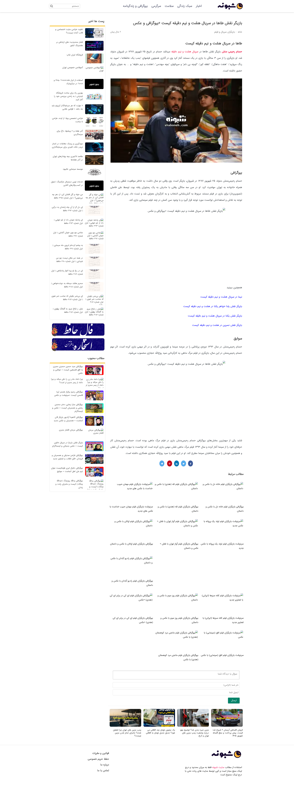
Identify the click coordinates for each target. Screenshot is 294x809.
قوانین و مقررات (100, 753)
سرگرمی (156, 6)
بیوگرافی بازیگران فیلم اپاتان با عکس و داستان (131, 544)
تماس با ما (103, 770)
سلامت (169, 6)
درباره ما (104, 765)
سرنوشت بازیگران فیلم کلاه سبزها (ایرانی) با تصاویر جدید (223, 620)
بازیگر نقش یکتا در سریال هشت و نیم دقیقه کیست (214, 316)
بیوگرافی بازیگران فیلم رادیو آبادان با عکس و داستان (132, 583)
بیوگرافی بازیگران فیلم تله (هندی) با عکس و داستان (178, 509)
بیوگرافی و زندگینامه (135, 6)
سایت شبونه (218, 767)
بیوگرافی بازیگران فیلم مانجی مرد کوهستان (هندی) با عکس (178, 657)
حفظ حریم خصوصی (98, 759)
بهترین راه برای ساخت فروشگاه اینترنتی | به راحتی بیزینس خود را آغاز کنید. (68, 96)
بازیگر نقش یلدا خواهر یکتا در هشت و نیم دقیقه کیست (212, 306)
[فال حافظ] (78, 335)
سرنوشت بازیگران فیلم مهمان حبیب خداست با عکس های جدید (131, 509)
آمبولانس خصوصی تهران (72, 67)
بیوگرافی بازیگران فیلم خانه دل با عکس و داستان (225, 509)
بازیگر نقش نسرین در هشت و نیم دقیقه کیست (217, 325)
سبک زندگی (184, 6)
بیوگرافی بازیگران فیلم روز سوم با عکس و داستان (179, 620)
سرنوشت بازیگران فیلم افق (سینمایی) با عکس (222, 655)
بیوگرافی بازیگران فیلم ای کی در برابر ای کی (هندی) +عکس (133, 620)
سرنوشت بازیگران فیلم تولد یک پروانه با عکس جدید (222, 546)
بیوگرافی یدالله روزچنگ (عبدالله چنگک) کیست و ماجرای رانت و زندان (69, 484)
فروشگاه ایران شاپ (75, 54)
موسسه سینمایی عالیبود (73, 169)
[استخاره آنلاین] (78, 350)
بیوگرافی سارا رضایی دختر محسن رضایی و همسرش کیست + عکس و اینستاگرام (67, 408)
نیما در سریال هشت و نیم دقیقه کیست (221, 297)
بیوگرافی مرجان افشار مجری (71, 430)
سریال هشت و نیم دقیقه (184, 52)
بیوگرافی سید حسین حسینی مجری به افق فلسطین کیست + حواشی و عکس (68, 370)
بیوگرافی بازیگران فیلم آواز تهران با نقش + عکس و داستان (179, 546)
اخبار (199, 6)
